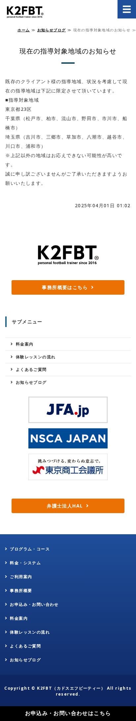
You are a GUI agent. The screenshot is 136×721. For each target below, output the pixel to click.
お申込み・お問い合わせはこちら (68, 713)
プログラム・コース (30, 549)
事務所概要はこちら (65, 287)
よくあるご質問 (31, 369)
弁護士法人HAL (65, 506)
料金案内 (25, 344)
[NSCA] (68, 438)
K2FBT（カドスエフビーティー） (71, 688)
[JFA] (68, 410)
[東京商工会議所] (68, 467)
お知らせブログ (51, 30)
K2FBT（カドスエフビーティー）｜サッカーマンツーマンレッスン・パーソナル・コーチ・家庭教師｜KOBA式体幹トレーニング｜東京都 (24, 11)
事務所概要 (21, 590)
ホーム (23, 30)
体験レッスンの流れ (36, 357)
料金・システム (25, 563)
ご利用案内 (21, 576)
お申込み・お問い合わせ (34, 604)
